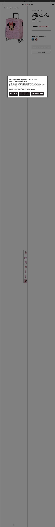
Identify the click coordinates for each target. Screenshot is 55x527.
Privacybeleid (24, 89)
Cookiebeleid (32, 89)
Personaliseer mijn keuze (37, 93)
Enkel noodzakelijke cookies (24, 93)
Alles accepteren (14, 93)
